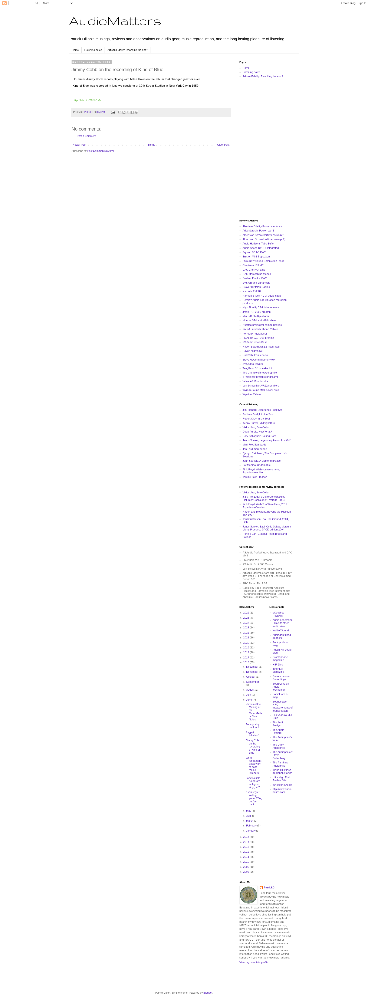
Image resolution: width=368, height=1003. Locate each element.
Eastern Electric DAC (255, 278)
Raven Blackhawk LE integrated (261, 346)
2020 (246, 642)
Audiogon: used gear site (282, 636)
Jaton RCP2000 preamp (257, 311)
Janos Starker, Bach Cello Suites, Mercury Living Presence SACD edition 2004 (267, 528)
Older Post (223, 144)
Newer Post (79, 144)
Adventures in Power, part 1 (258, 230)
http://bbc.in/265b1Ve (87, 100)
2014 (246, 842)
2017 (246, 657)
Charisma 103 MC (253, 265)
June (249, 699)
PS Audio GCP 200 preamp (258, 337)
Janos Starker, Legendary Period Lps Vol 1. (267, 440)
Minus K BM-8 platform (256, 316)
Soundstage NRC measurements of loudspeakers (283, 706)
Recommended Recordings (281, 678)
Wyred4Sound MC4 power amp (261, 390)
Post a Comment (86, 136)
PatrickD (269, 887)
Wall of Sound (281, 630)
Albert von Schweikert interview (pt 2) (264, 239)
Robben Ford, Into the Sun (258, 414)
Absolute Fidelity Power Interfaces (262, 226)
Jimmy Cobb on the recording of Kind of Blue (253, 746)
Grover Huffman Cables (256, 287)
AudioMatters (115, 20)
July (249, 694)
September (252, 681)
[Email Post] (113, 112)
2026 (246, 612)
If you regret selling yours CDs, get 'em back (254, 798)
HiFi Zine (278, 664)
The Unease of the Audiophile (260, 372)
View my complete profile (253, 962)
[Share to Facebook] (132, 112)
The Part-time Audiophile (280, 764)
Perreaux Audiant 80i (255, 333)
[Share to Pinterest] (136, 112)
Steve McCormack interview (259, 359)
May (249, 810)
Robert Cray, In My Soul (256, 418)
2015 (246, 836)
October (251, 676)
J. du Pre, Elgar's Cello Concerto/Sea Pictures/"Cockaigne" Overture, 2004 (264, 498)
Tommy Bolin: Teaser (255, 477)
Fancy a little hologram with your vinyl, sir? (253, 783)
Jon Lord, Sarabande (255, 449)
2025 (246, 617)
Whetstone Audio (282, 784)
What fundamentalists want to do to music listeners (253, 765)
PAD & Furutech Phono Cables (260, 329)
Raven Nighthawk (253, 350)
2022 (246, 632)
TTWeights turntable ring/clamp (261, 376)
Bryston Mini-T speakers (256, 256)
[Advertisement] (266, 149)
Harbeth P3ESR (252, 291)
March (250, 820)
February (251, 825)
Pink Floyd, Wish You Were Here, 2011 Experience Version (265, 506)
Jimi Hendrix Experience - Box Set (262, 409)
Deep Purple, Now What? (257, 431)
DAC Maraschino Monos (257, 274)
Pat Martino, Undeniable (257, 465)
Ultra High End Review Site (281, 779)
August (250, 689)
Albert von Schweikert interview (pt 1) (264, 235)
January (251, 830)
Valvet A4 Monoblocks (255, 381)
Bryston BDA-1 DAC (254, 252)
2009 (246, 866)
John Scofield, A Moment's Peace (262, 460)
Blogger (207, 992)
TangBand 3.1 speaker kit (257, 368)
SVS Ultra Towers (253, 363)
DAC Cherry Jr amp (254, 269)
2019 (246, 647)
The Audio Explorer (278, 731)
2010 (246, 861)
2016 (246, 662)
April (249, 815)
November (252, 671)
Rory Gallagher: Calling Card (259, 436)
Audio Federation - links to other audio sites (283, 623)
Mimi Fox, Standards (254, 444)
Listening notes (93, 50)
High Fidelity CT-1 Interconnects (261, 307)
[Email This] (120, 112)
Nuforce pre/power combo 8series (262, 324)
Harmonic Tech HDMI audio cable (262, 295)
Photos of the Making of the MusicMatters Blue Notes (254, 712)
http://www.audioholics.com (282, 791)
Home (75, 50)
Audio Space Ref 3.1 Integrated (261, 248)
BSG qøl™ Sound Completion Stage (264, 261)
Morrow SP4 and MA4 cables (259, 320)
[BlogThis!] (124, 112)
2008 (246, 871)
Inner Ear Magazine (278, 670)
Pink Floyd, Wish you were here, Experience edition (261, 471)
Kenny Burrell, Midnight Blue (259, 423)
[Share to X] (128, 112)
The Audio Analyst (278, 724)
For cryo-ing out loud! (253, 726)
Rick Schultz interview (255, 355)
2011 (246, 856)
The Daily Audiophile (279, 746)
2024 (246, 622)
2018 (246, 652)
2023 (246, 627)
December (252, 666)
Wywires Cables (252, 394)
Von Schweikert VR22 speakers (261, 385)
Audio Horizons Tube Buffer (259, 243)
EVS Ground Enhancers (256, 282)
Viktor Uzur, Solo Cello (256, 427)
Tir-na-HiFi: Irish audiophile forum (282, 772)
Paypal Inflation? (253, 734)
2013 (246, 846)
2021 (246, 637)
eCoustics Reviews (278, 614)
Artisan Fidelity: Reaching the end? (128, 50)
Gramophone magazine (280, 659)
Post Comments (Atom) (100, 150)
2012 (246, 851)
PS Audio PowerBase (255, 342)
